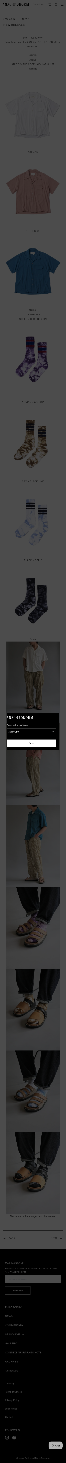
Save (31, 743)
